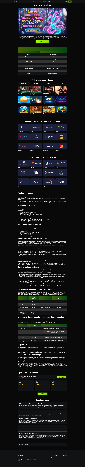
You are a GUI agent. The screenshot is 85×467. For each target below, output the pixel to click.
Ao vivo (35, 83)
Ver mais (42, 393)
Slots (60, 83)
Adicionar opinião (61, 377)
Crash (48, 83)
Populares (23, 83)
